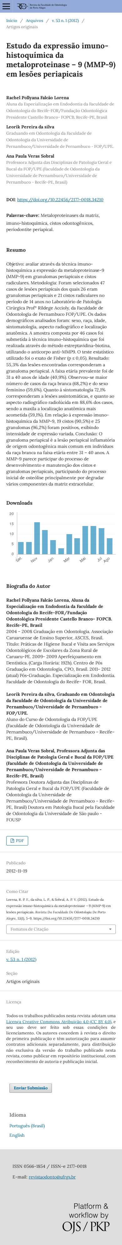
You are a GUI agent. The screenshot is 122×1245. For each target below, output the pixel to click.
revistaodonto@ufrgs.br (52, 1177)
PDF (19, 840)
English (16, 1135)
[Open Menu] (6, 6)
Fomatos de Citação (29, 929)
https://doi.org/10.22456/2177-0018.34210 (60, 199)
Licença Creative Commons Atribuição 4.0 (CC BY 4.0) (58, 1021)
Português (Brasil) (27, 1126)
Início (11, 20)
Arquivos (34, 20)
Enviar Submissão (31, 1088)
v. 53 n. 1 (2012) (65, 20)
